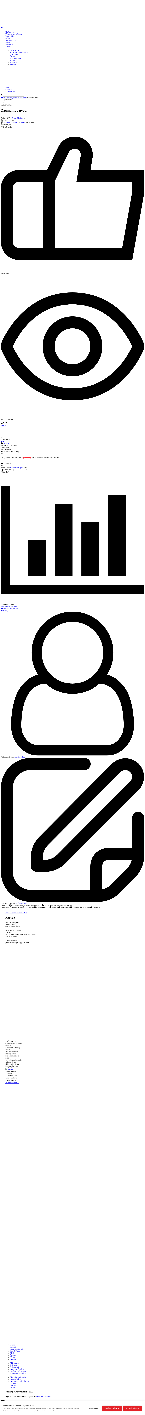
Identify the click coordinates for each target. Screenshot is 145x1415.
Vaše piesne (14, 1365)
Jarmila (22, 122)
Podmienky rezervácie (18, 1373)
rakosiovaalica (19, 757)
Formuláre (9, 44)
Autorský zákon (15, 1379)
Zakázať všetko (112, 1408)
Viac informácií (58, 1411)
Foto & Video (15, 1351)
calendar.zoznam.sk (12, 1083)
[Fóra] (2, 98)
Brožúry (13, 1385)
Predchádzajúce (18, 118)
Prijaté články (10, 91)
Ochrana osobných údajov (19, 1381)
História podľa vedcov (18, 1371)
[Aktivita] (3, 441)
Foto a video (9, 36)
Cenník (12, 1387)
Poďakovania (14, 1367)
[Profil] (1, 441)
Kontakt (8, 46)
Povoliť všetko (132, 1408)
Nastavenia (93, 1408)
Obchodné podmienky (18, 1377)
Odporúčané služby (17, 1369)
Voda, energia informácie (14, 34)
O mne (12, 1345)
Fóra (7, 87)
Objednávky (14, 1363)
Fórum (7, 42)
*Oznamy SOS (10, 40)
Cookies (13, 1383)
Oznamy (13, 1355)
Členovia (8, 89)
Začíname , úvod (22, 903)
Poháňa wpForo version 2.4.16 (16, 913)
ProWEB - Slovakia (43, 1396)
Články (8, 38)
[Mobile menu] (1, 28)
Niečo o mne (10, 32)
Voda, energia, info (17, 1349)
